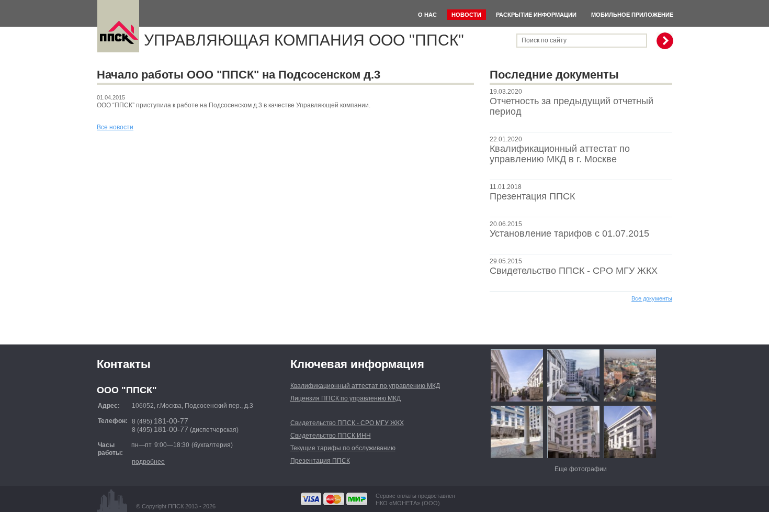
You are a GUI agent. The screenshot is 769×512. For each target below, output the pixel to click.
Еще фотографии (581, 469)
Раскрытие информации (536, 15)
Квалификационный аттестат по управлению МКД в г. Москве (560, 153)
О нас (427, 15)
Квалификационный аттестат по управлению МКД (365, 385)
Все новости (115, 127)
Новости (466, 15)
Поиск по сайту (544, 40)
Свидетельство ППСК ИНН (330, 435)
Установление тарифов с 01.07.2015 (569, 233)
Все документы (651, 298)
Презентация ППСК (532, 196)
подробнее (148, 461)
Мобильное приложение (632, 15)
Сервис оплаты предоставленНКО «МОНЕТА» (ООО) (415, 499)
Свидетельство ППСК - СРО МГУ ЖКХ (574, 270)
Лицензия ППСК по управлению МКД (345, 398)
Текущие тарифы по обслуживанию (342, 448)
